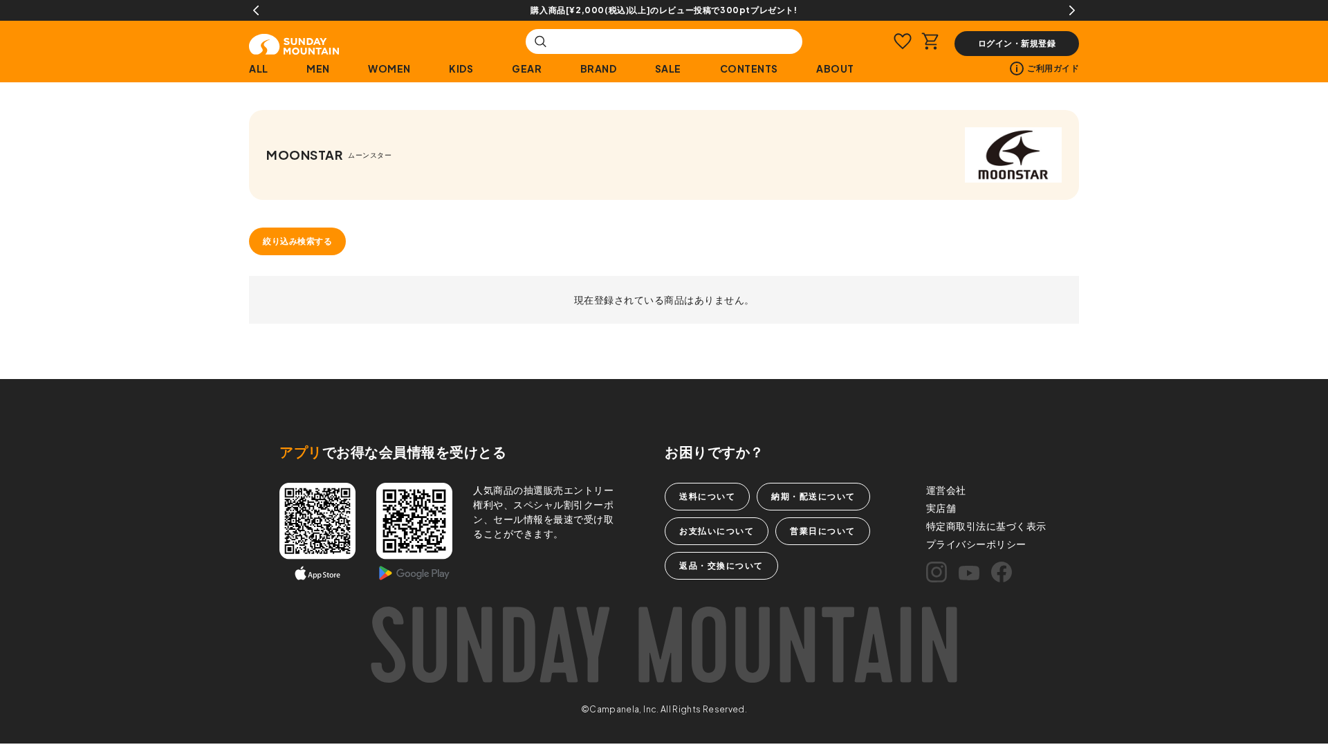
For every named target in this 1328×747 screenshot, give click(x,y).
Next (1072, 10)
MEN (318, 68)
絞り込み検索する (297, 241)
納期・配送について (813, 496)
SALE (668, 68)
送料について (707, 496)
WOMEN (389, 68)
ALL (258, 68)
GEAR (527, 68)
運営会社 (946, 489)
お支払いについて (716, 531)
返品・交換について (721, 565)
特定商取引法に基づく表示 (986, 525)
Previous (256, 10)
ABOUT (835, 68)
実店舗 (941, 507)
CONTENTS (749, 68)
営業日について (823, 531)
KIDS (461, 68)
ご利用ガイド (1053, 68)
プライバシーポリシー (976, 543)
